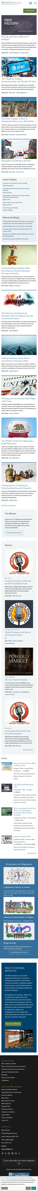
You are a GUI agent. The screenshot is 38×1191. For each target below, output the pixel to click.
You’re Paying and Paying (10, 208)
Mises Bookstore (6, 1103)
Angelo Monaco (13, 371)
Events (4, 758)
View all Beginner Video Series (19, 952)
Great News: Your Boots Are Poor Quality (15, 183)
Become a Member (13, 1024)
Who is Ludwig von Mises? (8, 1063)
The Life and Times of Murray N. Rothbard (15, 38)
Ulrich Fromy (20, 172)
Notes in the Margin (11, 217)
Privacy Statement (6, 1117)
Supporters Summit (30, 844)
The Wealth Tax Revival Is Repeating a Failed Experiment (17, 442)
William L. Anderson (14, 285)
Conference (19, 844)
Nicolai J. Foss (7, 199)
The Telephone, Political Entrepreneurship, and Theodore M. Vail (18, 80)
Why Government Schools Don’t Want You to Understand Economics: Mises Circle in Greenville (25, 811)
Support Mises (30, 10)
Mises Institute (7, 205)
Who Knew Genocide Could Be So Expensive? (16, 239)
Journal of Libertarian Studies (9, 1072)
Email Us (3, 1146)
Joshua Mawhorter (21, 92)
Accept (34, 1188)
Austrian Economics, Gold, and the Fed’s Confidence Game (18, 582)
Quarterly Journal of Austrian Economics (13, 1069)
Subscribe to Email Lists (8, 1112)
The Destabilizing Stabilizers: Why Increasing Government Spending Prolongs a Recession (15, 271)
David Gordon (25, 53)
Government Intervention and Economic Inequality (17, 732)
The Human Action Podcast (12, 629)
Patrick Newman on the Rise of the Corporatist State (18, 634)
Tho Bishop (16, 692)
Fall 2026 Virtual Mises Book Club (23, 785)
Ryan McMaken (13, 331)
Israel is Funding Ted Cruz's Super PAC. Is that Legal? (17, 226)
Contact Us (4, 1120)
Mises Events (5, 1098)
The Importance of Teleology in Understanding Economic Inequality (16, 487)
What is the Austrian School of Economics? (13, 1066)
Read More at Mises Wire (8, 505)
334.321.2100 (9, 1139)
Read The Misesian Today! (14, 533)
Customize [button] (4, 1188)
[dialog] (19, 1183)
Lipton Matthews (21, 134)
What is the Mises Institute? (9, 1089)
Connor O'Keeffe (14, 413)
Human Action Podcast (8, 1077)
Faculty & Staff (5, 1106)
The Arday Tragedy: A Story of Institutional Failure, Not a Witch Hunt (17, 120)
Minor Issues (8, 578)
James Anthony (7, 192)
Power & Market (10, 180)
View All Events (32, 853)
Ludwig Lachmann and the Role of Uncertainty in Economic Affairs (15, 360)
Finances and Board (7, 1109)
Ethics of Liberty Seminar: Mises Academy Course (25, 764)
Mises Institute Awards (8, 1101)
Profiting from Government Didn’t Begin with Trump (18, 400)
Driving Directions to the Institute (11, 1092)
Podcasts (8, 545)
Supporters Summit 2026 (22, 836)
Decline (28, 1188)
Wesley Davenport (8, 185)
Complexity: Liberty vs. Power (17, 887)
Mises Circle (20, 820)
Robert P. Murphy (18, 641)
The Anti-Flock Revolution (16, 679)
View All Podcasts (28, 750)
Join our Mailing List (7, 1149)
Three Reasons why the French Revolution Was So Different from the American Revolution (17, 316)
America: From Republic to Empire (19, 917)
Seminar (26, 771)
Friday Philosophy (14, 53)
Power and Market (9, 677)
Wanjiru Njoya (13, 500)
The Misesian (5, 1080)
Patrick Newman (10, 643)
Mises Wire (12, 92)
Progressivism (10, 942)
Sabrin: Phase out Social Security (13, 202)
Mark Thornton (17, 596)
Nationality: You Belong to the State (16, 160)
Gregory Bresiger (8, 210)
